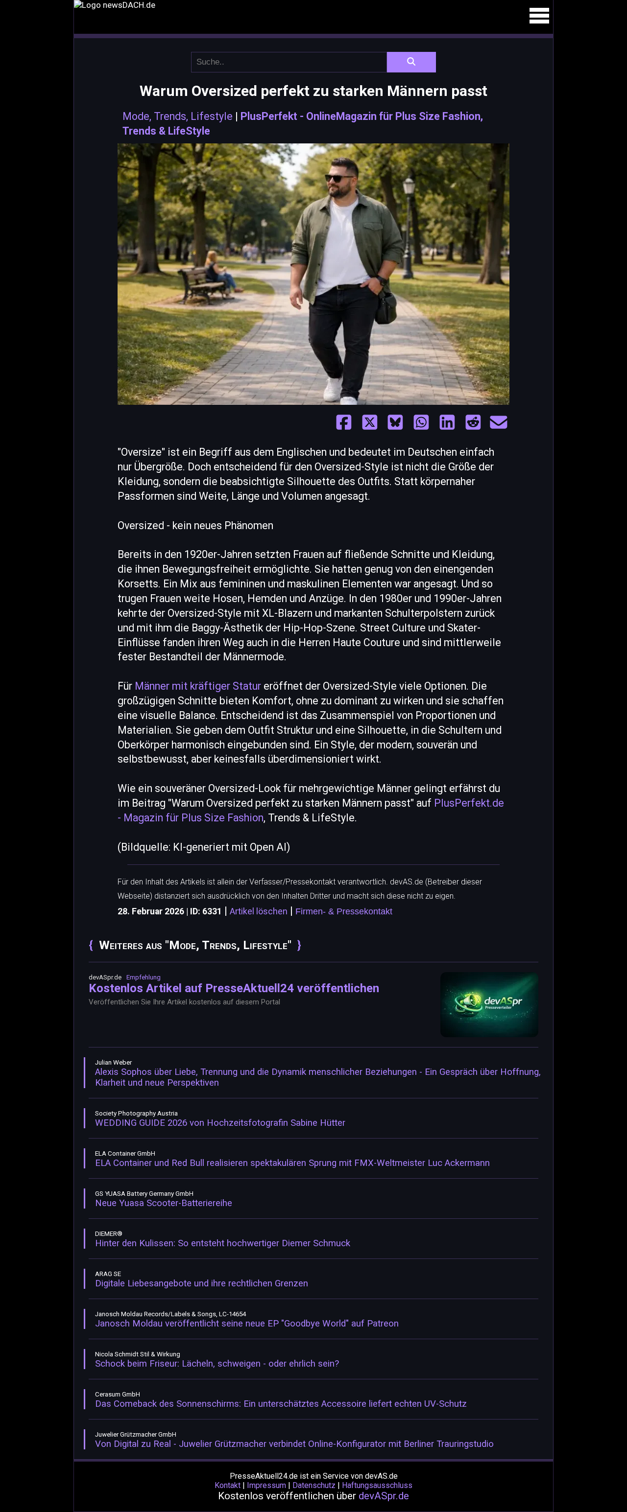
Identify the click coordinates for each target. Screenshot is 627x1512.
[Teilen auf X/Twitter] (370, 423)
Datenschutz (314, 1485)
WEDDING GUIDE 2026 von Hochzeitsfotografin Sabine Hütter (220, 1122)
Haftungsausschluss (377, 1485)
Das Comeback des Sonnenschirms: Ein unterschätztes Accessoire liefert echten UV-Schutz (281, 1403)
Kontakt (228, 1485)
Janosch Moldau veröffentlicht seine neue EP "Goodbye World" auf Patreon (247, 1323)
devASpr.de (384, 1496)
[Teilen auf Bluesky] (395, 423)
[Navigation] (539, 15)
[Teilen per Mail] (498, 423)
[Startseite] (313, 5)
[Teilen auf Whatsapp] (421, 423)
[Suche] (411, 62)
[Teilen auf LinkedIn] (447, 423)
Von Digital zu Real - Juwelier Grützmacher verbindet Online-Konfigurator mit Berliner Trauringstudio (294, 1444)
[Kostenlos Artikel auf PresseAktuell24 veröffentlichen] (489, 1035)
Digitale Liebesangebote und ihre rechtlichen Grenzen (201, 1283)
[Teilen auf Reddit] (473, 423)
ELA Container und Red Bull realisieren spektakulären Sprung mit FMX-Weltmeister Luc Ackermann (292, 1163)
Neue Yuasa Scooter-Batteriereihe (163, 1203)
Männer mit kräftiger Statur (198, 686)
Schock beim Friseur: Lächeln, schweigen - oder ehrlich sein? (217, 1363)
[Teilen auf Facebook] (344, 423)
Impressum (266, 1485)
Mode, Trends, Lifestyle (177, 116)
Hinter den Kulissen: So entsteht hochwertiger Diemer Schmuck (222, 1243)
